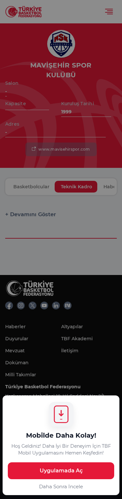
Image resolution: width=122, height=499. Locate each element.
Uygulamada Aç (61, 471)
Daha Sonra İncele (61, 486)
